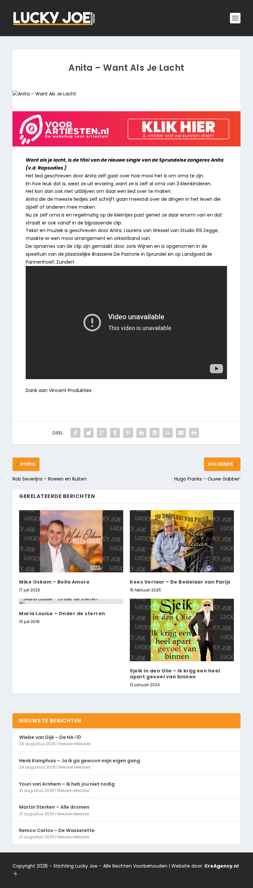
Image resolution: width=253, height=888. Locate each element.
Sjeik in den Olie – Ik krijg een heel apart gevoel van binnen (175, 673)
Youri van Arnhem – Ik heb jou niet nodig (67, 784)
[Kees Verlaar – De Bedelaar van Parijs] (182, 541)
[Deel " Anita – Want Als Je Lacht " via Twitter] (88, 432)
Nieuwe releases (75, 743)
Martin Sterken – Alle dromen (54, 807)
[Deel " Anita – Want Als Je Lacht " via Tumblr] (115, 432)
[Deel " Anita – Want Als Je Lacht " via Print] (194, 432)
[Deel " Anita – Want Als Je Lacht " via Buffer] (154, 432)
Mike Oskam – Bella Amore (54, 582)
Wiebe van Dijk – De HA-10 (50, 737)
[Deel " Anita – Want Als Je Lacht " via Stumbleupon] (167, 432)
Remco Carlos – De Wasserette (57, 830)
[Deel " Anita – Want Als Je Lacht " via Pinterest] (128, 432)
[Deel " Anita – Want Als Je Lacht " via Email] (180, 432)
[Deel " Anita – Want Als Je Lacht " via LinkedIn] (141, 432)
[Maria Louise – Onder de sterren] (71, 601)
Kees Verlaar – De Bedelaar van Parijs (180, 582)
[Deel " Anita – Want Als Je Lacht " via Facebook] (75, 432)
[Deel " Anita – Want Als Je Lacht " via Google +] (101, 432)
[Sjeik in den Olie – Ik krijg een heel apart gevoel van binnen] (182, 630)
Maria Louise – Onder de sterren (62, 613)
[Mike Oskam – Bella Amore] (71, 541)
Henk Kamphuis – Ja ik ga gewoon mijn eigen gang (79, 760)
